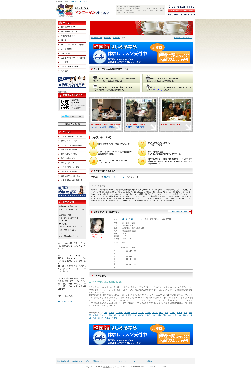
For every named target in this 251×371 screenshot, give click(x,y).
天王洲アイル (131, 315)
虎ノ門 (100, 318)
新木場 (111, 313)
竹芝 (94, 318)
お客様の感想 (66, 53)
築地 (153, 315)
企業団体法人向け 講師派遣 (72, 180)
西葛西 (140, 315)
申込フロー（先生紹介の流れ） (73, 45)
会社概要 (64, 62)
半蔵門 (172, 313)
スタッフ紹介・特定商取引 (71, 137)
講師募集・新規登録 (69, 171)
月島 (159, 315)
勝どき (186, 315)
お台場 (134, 313)
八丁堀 (155, 313)
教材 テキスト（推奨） (70, 141)
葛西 (185, 313)
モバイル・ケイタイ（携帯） (141, 361)
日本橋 (127, 313)
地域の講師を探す (68, 36)
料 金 (63, 40)
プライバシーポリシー (70, 66)
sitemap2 (84, 2)
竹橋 (164, 315)
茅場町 (95, 315)
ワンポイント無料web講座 (71, 145)
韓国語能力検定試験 (69, 150)
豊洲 (166, 313)
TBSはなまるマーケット (115, 177)
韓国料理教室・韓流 (69, 154)
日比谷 (179, 313)
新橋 (105, 313)
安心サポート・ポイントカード (73, 58)
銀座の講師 (116, 38)
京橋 (169, 315)
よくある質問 (66, 49)
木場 (174, 315)
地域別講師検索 (63, 361)
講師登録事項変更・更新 (70, 176)
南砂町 (114, 318)
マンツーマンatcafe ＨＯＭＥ (116, 361)
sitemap (74, 2)
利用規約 (64, 71)
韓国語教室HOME (96, 38)
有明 (180, 315)
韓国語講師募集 (97, 361)
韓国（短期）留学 (68, 158)
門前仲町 (119, 313)
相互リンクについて (69, 163)
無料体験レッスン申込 (80, 361)
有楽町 (148, 313)
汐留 (161, 313)
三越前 (109, 315)
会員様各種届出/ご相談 (70, 167)
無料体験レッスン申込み (70, 32)
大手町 (141, 313)
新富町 (121, 315)
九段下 (102, 315)
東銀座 (107, 318)
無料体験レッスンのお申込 (183, 38)
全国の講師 (107, 38)
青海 (115, 315)
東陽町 (147, 315)
